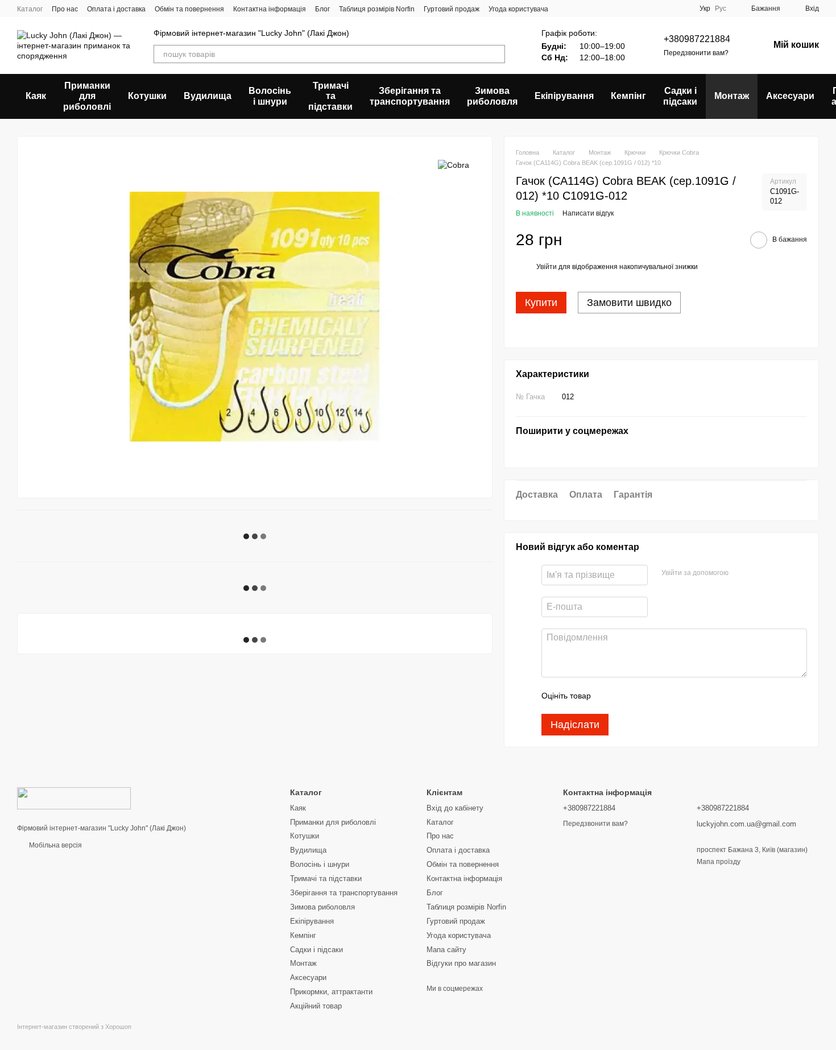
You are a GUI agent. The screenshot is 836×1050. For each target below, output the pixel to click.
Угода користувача (518, 9)
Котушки (147, 96)
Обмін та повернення (189, 9)
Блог (322, 9)
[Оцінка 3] (646, 695)
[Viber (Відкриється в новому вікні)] (681, 8)
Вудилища (207, 96)
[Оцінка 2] (628, 695)
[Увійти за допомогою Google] (759, 573)
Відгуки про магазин (461, 963)
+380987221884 (697, 39)
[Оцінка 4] (664, 695)
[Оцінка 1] (610, 695)
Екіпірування (564, 96)
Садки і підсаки (680, 96)
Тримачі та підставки (330, 96)
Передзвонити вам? (696, 53)
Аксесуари (790, 96)
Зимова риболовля (492, 96)
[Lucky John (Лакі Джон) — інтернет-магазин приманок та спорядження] (74, 798)
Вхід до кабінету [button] (455, 808)
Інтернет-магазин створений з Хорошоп (74, 1026)
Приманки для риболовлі (87, 96)
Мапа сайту (446, 949)
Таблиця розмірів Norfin (377, 9)
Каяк (36, 96)
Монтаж (731, 96)
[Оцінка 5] (682, 695)
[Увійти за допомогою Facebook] (741, 573)
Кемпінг (628, 96)
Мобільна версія (54, 845)
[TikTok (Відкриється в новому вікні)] (626, 8)
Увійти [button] (546, 267)
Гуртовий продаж (451, 9)
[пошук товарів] (496, 54)
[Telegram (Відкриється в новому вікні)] (667, 8)
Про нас (65, 9)
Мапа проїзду (718, 862)
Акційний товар (316, 1006)
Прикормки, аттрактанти (331, 991)
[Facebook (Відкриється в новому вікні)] (640, 8)
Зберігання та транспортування (410, 96)
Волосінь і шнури (270, 96)
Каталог (30, 9)
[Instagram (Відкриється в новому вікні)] (613, 8)
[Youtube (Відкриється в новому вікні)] (654, 8)
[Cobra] (453, 164)
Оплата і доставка (116, 9)
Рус (720, 8)
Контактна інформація (269, 9)
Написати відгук (588, 213)
